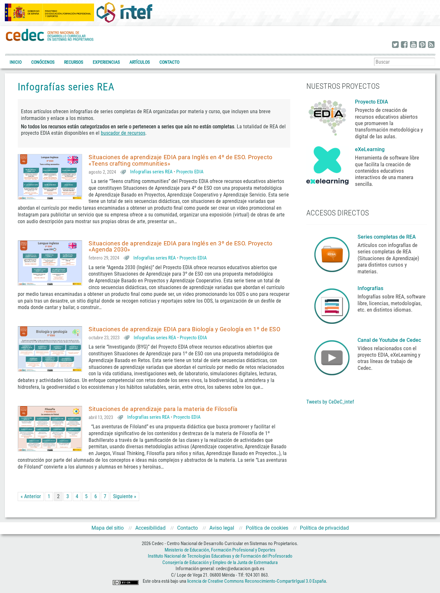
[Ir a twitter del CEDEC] (395, 45)
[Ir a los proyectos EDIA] (327, 116)
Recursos (73, 62)
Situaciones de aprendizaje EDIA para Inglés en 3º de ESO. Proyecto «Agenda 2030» (181, 246)
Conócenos (42, 62)
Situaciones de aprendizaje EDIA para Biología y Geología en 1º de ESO (184, 329)
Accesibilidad (150, 528)
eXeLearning (370, 149)
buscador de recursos (123, 133)
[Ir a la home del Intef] (124, 12)
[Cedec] (50, 35)
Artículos (139, 62)
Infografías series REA (151, 172)
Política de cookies (267, 528)
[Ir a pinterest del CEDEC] (422, 45)
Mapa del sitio (107, 528)
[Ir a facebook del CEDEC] (404, 45)
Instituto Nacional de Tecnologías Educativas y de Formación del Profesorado (220, 556)
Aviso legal (221, 528)
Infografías (371, 288)
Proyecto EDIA (190, 172)
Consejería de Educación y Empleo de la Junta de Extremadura (220, 562)
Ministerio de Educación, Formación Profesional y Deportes (220, 550)
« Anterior (31, 496)
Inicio (16, 62)
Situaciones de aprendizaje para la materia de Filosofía (163, 409)
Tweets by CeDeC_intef (330, 402)
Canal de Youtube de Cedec (389, 340)
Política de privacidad (324, 528)
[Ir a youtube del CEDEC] (413, 45)
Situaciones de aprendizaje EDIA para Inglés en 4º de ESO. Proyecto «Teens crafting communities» (181, 160)
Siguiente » (124, 496)
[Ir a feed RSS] (431, 45)
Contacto (169, 62)
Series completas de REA (387, 237)
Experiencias (106, 62)
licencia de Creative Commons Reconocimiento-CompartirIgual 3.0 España (256, 581)
